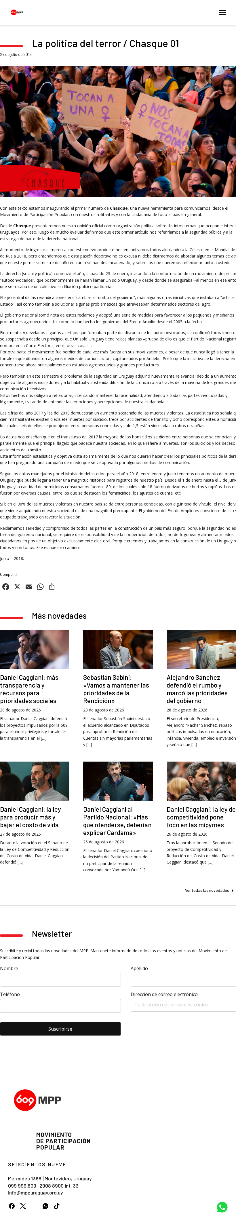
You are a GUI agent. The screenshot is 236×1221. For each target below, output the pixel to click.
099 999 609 (22, 1185)
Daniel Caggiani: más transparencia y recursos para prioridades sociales (29, 688)
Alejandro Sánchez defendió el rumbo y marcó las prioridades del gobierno (197, 688)
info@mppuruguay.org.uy (35, 1192)
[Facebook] (11, 1205)
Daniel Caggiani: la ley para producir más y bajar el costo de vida (30, 816)
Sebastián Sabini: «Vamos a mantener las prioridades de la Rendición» (116, 688)
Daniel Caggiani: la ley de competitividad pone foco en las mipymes (201, 816)
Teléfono (10, 994)
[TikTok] (56, 1205)
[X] (22, 1205)
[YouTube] (34, 1205)
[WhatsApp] (45, 1205)
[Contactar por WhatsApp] (222, 1207)
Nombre (9, 968)
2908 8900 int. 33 (59, 1185)
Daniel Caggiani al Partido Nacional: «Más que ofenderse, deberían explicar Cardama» (117, 820)
